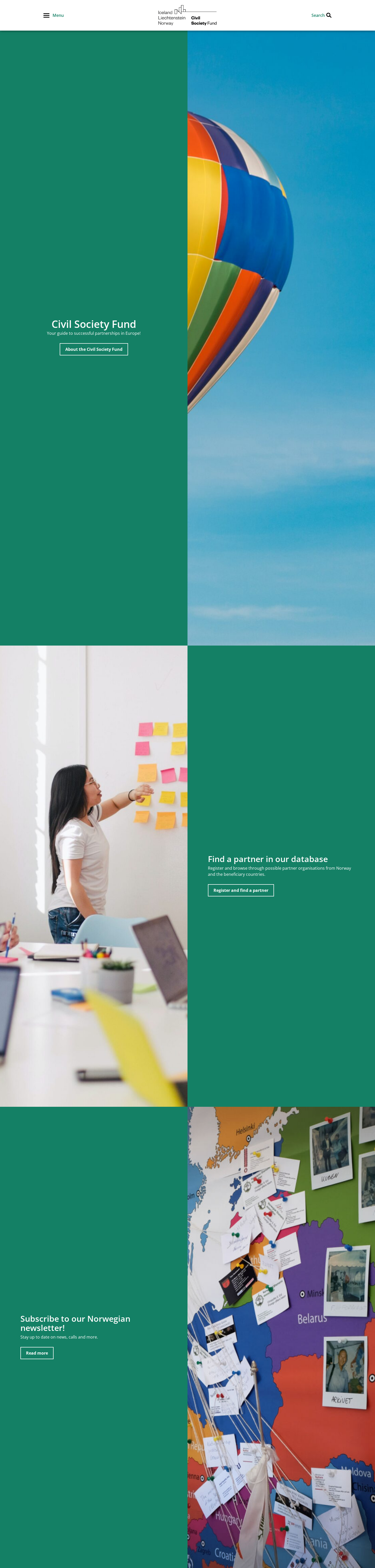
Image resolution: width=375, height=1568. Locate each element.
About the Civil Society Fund (93, 349)
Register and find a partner (241, 890)
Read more (37, 1353)
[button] (53, 15)
